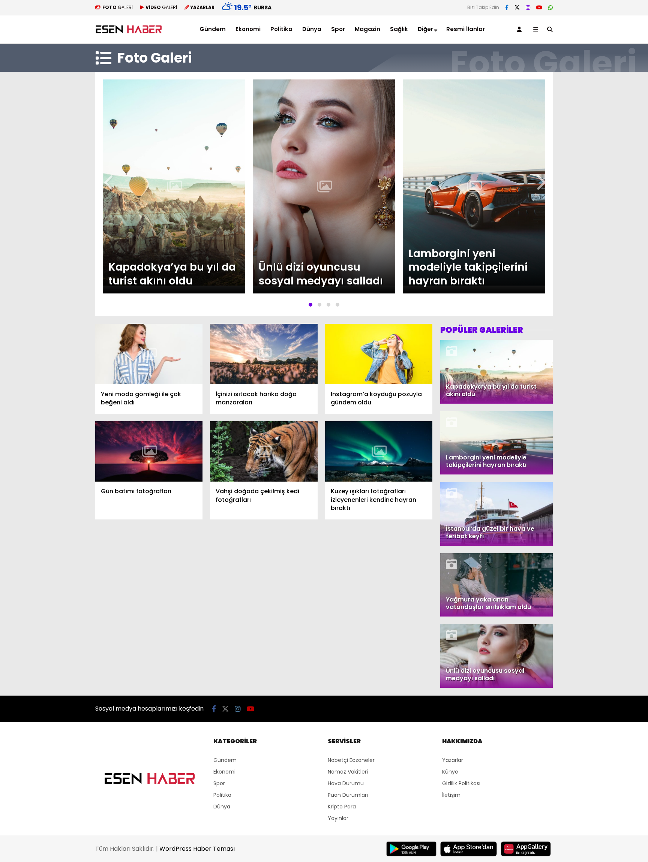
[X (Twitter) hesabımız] (517, 7)
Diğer (425, 29)
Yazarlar (452, 760)
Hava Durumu (346, 783)
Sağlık (399, 29)
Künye (450, 771)
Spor (338, 29)
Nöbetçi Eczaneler (351, 760)
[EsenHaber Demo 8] (129, 33)
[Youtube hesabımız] (539, 7)
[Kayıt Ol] (520, 29)
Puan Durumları (348, 795)
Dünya (311, 29)
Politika (281, 29)
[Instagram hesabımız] (528, 7)
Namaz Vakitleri (348, 771)
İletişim (451, 795)
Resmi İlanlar (465, 29)
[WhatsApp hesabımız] (550, 7)
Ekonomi (248, 29)
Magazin (367, 29)
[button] (310, 304)
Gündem (213, 29)
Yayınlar (338, 818)
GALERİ (117, 7)
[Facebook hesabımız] (506, 7)
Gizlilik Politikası (461, 783)
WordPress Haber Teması (197, 848)
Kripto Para (342, 806)
